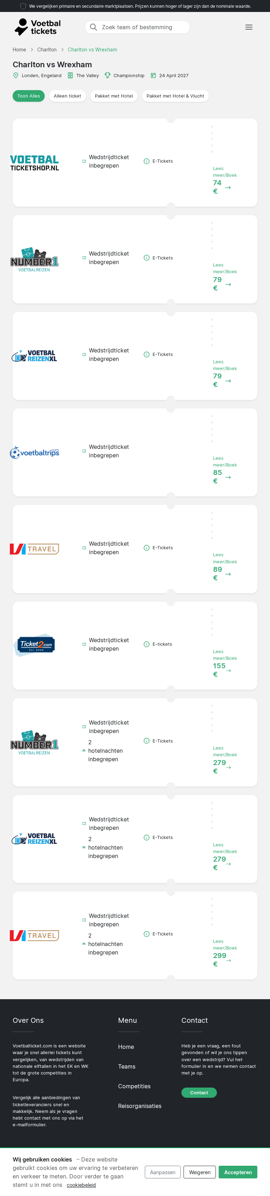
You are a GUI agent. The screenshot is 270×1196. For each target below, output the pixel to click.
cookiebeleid (81, 1185)
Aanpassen (162, 1172)
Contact (199, 1092)
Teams (126, 1066)
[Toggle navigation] (248, 27)
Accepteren (238, 1172)
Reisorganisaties (139, 1105)
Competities (134, 1086)
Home (126, 1046)
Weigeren (200, 1172)
